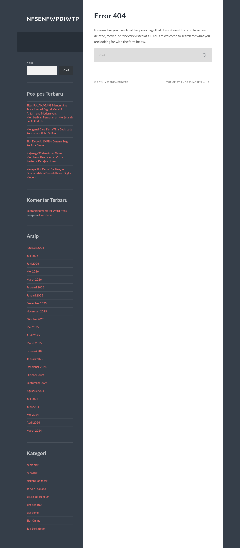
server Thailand (36, 488)
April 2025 (33, 335)
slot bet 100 (34, 504)
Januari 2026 (35, 295)
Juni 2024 (33, 406)
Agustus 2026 (35, 247)
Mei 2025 (33, 327)
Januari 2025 (35, 359)
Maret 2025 (34, 343)
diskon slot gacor (37, 480)
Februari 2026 (35, 287)
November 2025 (37, 311)
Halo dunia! (46, 215)
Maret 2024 (34, 430)
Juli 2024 (32, 398)
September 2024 (37, 382)
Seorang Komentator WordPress (47, 210)
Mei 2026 (33, 271)
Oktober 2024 (35, 375)
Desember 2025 (37, 303)
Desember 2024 (37, 366)
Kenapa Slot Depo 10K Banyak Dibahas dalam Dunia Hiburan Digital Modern (49, 173)
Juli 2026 (32, 255)
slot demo (33, 512)
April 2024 (33, 422)
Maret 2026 (34, 279)
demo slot (33, 464)
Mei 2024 (33, 414)
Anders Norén (191, 82)
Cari (30, 63)
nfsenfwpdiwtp (53, 19)
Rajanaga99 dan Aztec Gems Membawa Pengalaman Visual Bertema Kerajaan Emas (45, 157)
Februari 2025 (35, 351)
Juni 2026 (33, 263)
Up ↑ (209, 82)
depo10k (32, 473)
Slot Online (33, 520)
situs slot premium (38, 496)
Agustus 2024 (35, 390)
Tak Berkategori (36, 528)
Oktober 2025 (35, 319)
